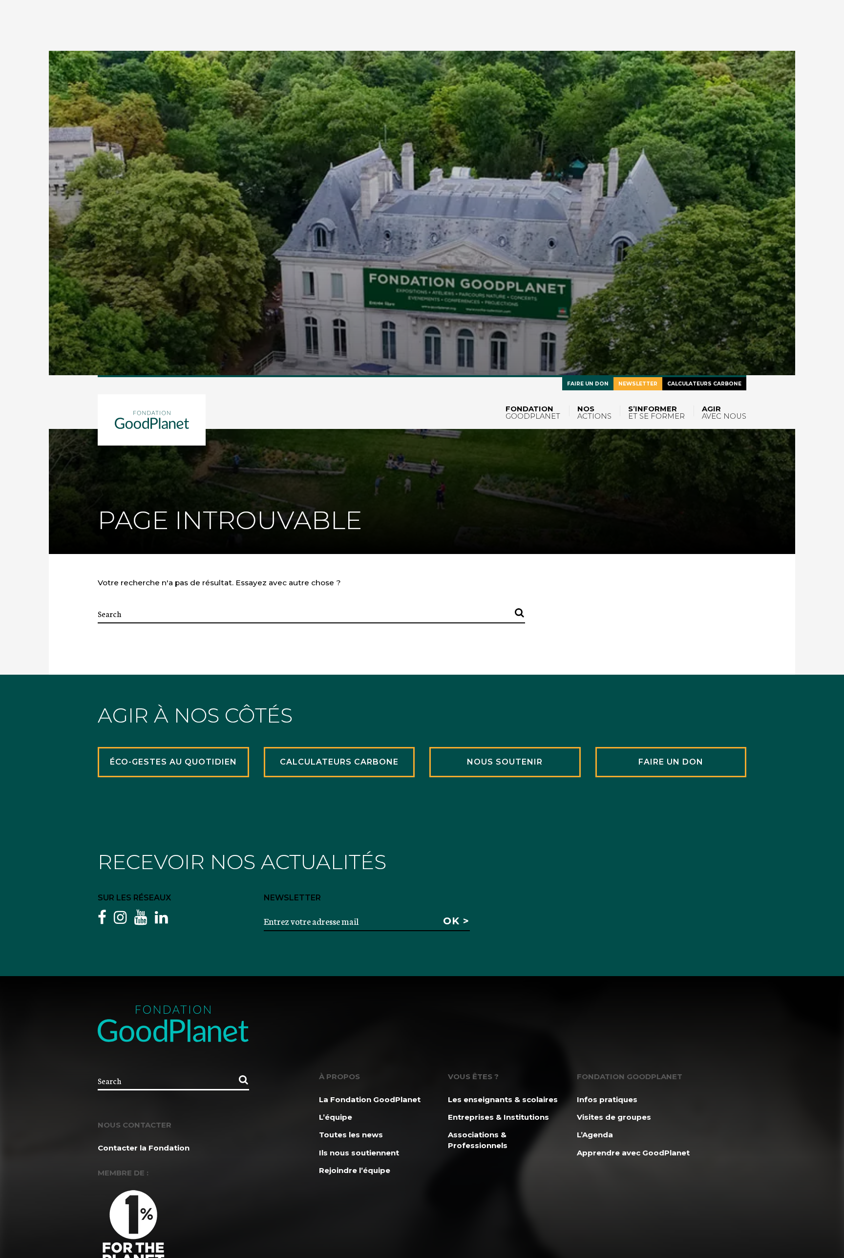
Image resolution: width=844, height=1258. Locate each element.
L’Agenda (595, 1134)
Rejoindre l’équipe (354, 1170)
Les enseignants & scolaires (503, 1099)
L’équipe (335, 1117)
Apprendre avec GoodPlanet (633, 1152)
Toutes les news (351, 1134)
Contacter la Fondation (144, 1147)
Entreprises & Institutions (498, 1117)
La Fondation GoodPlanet (370, 1099)
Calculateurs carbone (704, 384)
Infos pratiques (607, 1099)
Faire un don (588, 384)
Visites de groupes (614, 1117)
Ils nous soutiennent (359, 1152)
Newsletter (637, 384)
